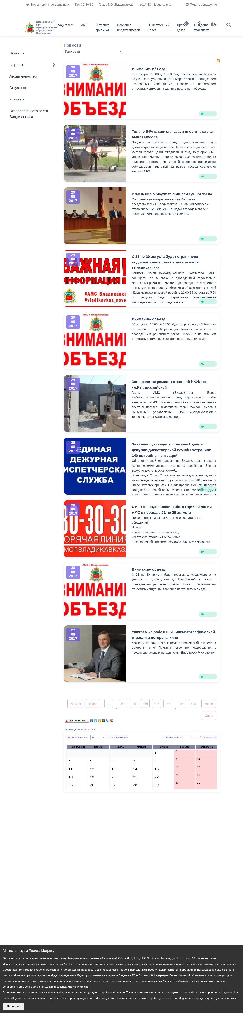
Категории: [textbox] (72, 51)
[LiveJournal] (108, 719)
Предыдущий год (174, 737)
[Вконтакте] (213, 28)
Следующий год (208, 737)
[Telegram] (186, 28)
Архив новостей (23, 76)
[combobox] (93, 51)
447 (156, 703)
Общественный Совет (158, 28)
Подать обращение (203, 4)
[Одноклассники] (199, 28)
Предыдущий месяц (77, 737)
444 (122, 703)
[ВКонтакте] (92, 719)
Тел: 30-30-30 (84, 4)
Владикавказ (64, 25)
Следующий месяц (118, 737)
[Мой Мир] (104, 719)
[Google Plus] (112, 719)
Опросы (16, 65)
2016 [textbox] (193, 737)
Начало (75, 703)
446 (145, 703)
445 (134, 703)
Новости (16, 53)
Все (193, 703)
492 (182, 703)
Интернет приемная (102, 28)
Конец (208, 703)
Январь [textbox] (96, 737)
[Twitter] (96, 719)
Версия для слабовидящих (50, 4)
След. (209, 715)
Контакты (17, 99)
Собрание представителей (128, 28)
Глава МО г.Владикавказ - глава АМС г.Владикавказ (135, 4)
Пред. (93, 703)
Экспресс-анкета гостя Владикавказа (28, 114)
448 (167, 703)
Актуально (18, 88)
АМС (84, 25)
